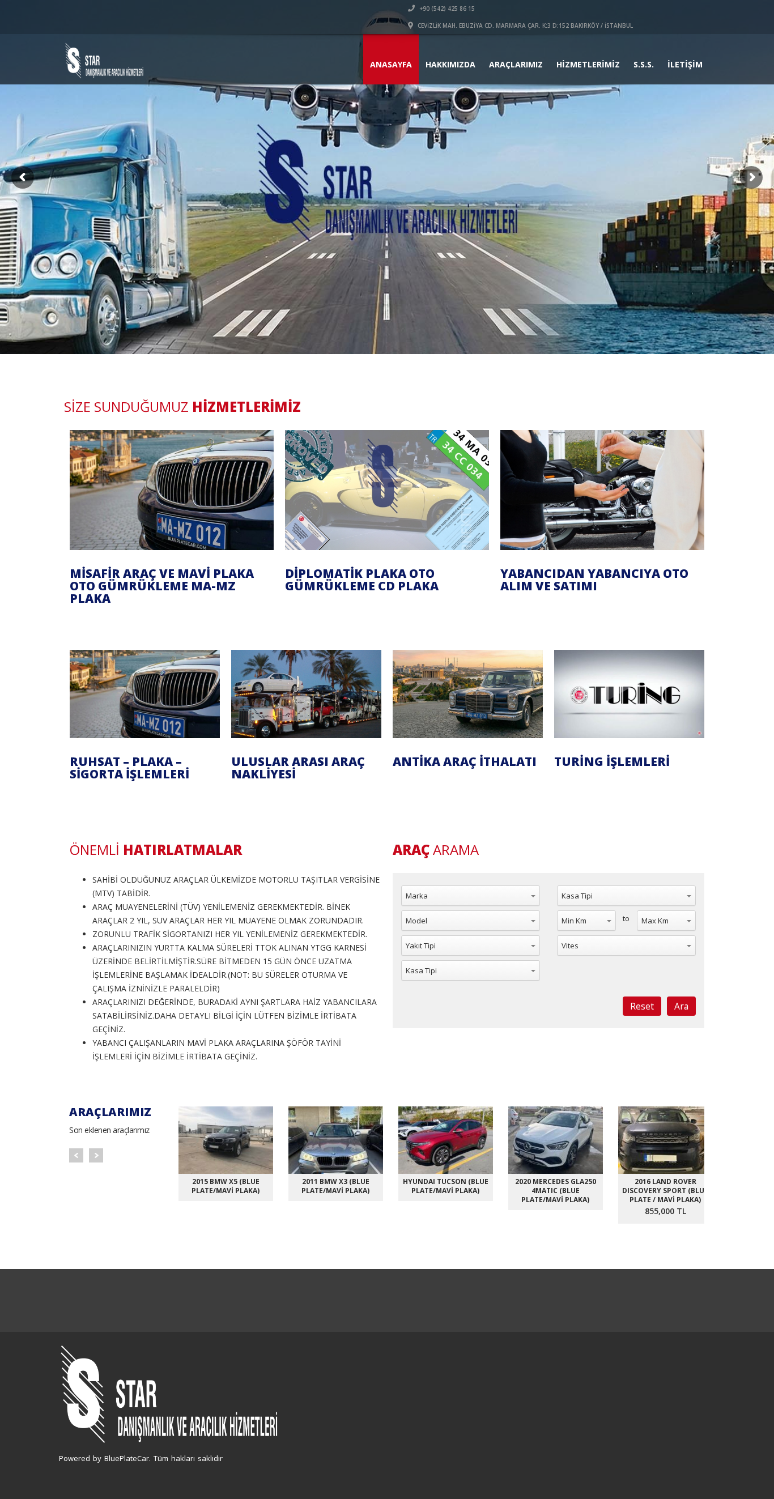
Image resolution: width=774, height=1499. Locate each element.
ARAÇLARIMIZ (516, 64)
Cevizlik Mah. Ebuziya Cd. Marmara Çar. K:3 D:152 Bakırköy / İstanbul (524, 25)
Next (96, 1155)
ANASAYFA (391, 64)
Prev (76, 1155)
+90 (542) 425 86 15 (446, 8)
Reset (642, 1006)
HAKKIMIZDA (450, 64)
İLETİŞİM (685, 64)
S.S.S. (643, 64)
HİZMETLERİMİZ (588, 64)
